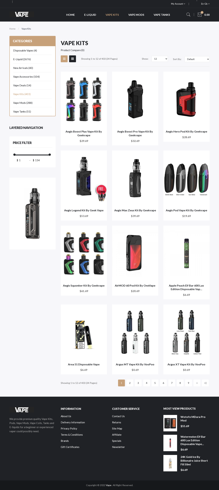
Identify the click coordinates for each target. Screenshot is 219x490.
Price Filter (22, 143)
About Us (66, 416)
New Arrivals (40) (23, 67)
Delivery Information (73, 422)
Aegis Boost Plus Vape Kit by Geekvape (84, 133)
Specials (116, 440)
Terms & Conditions (72, 434)
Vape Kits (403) (22, 94)
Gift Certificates (70, 446)
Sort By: (177, 59)
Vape (108, 485)
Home (12, 28)
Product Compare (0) (72, 50)
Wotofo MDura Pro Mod (193, 418)
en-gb (204, 3)
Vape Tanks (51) (22, 111)
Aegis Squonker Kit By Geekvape (84, 285)
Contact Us (118, 416)
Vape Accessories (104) (26, 76)
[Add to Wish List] (102, 76)
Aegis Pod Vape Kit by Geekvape (186, 210)
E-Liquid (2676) (22, 59)
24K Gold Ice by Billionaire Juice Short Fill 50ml (194, 460)
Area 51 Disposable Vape (84, 364)
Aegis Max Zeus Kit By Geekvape (135, 210)
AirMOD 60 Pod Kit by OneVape (135, 285)
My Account (177, 3)
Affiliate (116, 434)
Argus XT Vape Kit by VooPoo (186, 364)
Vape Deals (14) (22, 85)
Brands (65, 440)
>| (205, 382)
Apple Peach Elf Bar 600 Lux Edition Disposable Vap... (186, 287)
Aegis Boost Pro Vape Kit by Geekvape (135, 133)
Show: (145, 58)
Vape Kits (26, 28)
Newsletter (118, 446)
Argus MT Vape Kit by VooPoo (135, 364)
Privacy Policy (69, 428)
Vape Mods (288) (23, 102)
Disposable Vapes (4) (25, 50)
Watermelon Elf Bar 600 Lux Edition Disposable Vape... (193, 440)
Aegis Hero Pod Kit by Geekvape (186, 131)
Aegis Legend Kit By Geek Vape (84, 210)
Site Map (117, 428)
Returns (116, 422)
